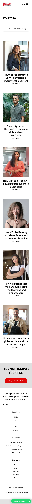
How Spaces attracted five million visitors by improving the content (16, 77)
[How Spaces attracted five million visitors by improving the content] (16, 56)
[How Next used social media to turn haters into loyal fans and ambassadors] (16, 265)
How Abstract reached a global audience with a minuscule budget (16, 341)
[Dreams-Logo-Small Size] (7, 3)
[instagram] (7, 404)
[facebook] (3, 404)
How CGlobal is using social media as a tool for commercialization (16, 235)
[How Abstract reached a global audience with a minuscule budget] (16, 319)
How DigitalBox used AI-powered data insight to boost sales (16, 183)
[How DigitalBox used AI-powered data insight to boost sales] (16, 162)
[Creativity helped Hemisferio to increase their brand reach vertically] (16, 107)
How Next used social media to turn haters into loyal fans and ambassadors (16, 288)
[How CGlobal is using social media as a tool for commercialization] (16, 213)
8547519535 (18, 487)
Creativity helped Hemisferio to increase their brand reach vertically (16, 131)
